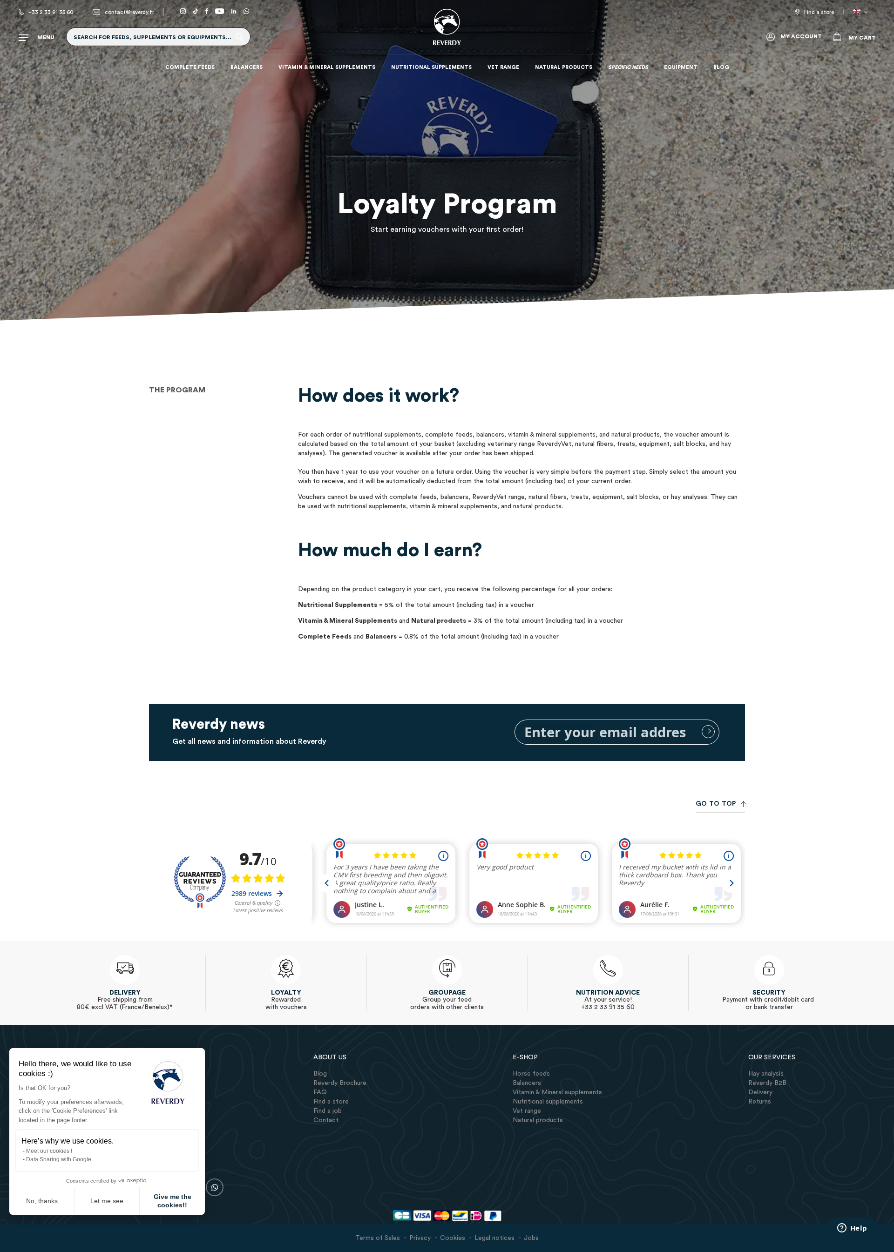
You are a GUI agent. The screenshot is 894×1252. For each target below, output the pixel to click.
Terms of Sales (377, 1238)
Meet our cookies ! (49, 1151)
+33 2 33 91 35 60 (51, 12)
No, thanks (42, 1201)
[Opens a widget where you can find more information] (852, 1228)
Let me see (106, 1201)
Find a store (819, 12)
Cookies (452, 1238)
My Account (801, 36)
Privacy (420, 1238)
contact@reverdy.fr (129, 12)
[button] (862, 12)
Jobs (531, 1238)
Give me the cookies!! (172, 1201)
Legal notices (494, 1238)
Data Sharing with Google (58, 1159)
